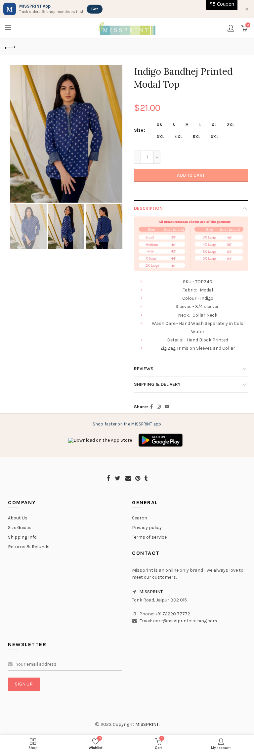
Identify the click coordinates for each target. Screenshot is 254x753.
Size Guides (19, 527)
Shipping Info (22, 537)
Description (148, 208)
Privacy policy (147, 527)
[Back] (10, 47)
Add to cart (191, 175)
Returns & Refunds (29, 547)
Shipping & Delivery (157, 384)
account (231, 28)
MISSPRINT (151, 592)
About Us (17, 518)
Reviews (143, 369)
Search (139, 518)
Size (138, 130)
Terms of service (149, 537)
